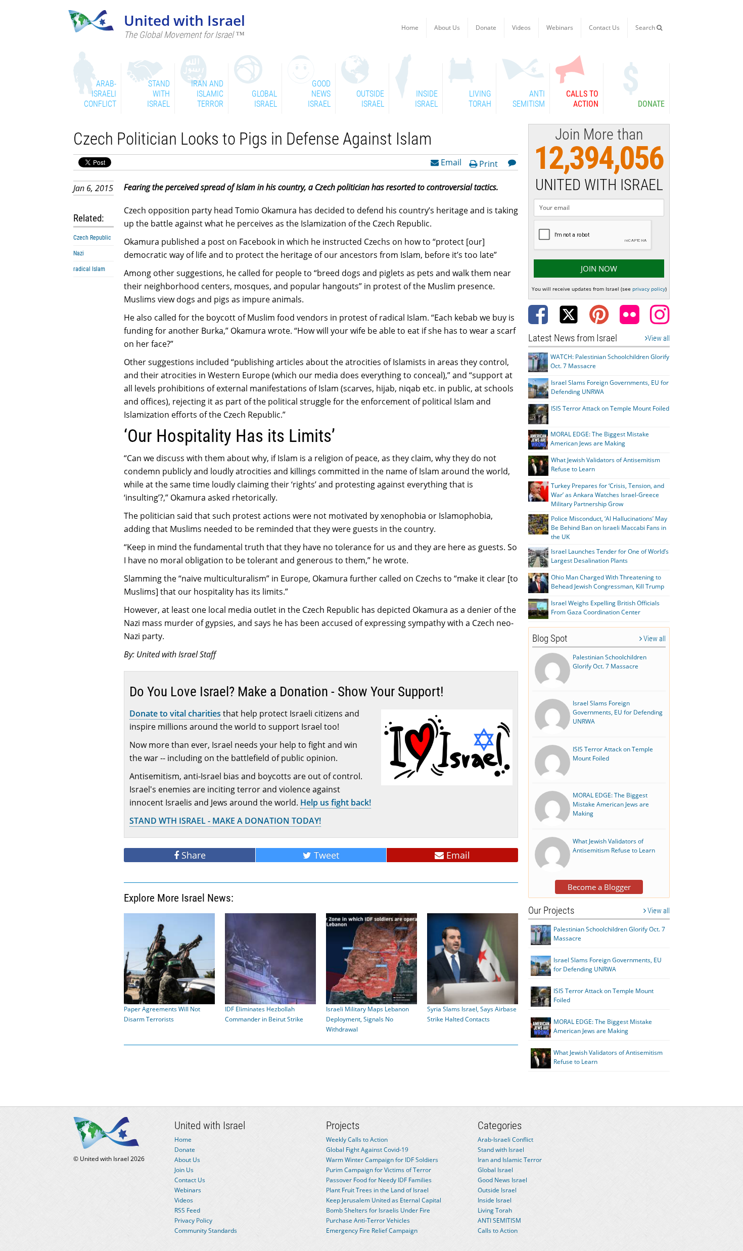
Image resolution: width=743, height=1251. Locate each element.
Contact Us (604, 27)
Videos (521, 27)
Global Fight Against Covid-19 (367, 1149)
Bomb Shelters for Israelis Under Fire (378, 1210)
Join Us (184, 1170)
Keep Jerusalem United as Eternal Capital (383, 1200)
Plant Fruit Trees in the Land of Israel (377, 1190)
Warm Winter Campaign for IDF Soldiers (382, 1159)
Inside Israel (495, 1200)
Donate (486, 27)
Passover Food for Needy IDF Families (379, 1180)
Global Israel (495, 1170)
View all (658, 338)
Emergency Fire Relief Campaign (371, 1230)
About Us (447, 27)
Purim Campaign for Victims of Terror (378, 1170)
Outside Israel (497, 1190)
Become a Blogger (599, 887)
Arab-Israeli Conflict (505, 1139)
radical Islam (89, 269)
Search (646, 27)
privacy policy (648, 288)
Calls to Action (498, 1230)
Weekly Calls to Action (357, 1139)
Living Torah (495, 1210)
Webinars (559, 27)
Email (450, 161)
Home (410, 27)
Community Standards (205, 1230)
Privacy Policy (193, 1220)
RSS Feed (187, 1210)
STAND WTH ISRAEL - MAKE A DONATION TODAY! (225, 820)
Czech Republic (92, 237)
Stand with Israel (501, 1149)
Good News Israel (502, 1180)
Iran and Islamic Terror (510, 1159)
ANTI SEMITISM (499, 1220)
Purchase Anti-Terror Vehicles (368, 1220)
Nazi (78, 253)
